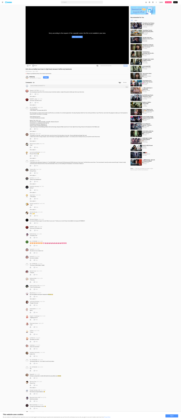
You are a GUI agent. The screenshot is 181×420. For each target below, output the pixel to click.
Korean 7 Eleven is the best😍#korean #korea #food (147, 110)
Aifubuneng (32, 76)
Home (132, 168)
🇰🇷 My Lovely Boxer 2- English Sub (147, 88)
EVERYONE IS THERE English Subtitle (147, 139)
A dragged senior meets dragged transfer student (148, 60)
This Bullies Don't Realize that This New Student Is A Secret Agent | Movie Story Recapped (148, 24)
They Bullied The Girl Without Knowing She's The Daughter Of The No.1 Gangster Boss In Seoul (147, 31)
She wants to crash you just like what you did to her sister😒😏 (148, 45)
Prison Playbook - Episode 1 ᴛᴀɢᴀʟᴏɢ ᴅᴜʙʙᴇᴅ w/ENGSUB (146, 124)
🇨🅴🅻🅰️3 (144, 152)
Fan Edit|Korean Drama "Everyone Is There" (147, 96)
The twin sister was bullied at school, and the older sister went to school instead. (148, 38)
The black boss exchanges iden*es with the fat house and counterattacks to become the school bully (148, 52)
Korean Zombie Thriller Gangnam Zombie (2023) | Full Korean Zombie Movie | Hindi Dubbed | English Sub (148, 117)
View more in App (77, 37)
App (161, 2)
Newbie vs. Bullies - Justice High (146, 103)
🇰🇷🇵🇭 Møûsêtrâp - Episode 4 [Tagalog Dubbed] (148, 160)
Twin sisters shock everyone (146, 74)
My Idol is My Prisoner (147, 145)
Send (125, 65)
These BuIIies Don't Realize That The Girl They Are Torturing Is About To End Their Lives (148, 81)
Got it (171, 416)
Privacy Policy (107, 417)
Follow (45, 77)
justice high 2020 (146, 66)
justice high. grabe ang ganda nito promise (147, 132)
